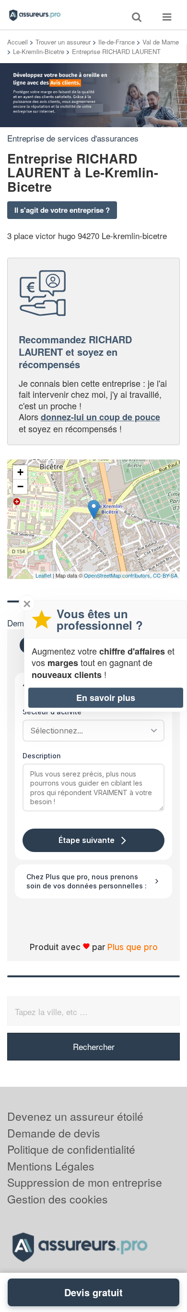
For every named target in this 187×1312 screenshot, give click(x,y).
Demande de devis (53, 1133)
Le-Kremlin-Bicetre (38, 51)
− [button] (20, 486)
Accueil (17, 41)
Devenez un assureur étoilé (75, 1116)
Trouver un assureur (63, 41)
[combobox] (90, 730)
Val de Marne (160, 41)
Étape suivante (86, 840)
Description (42, 756)
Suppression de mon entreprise (84, 1182)
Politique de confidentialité (71, 1149)
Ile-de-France (116, 41)
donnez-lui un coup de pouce (100, 417)
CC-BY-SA (165, 575)
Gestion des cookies (57, 1199)
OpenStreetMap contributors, (118, 575)
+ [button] (20, 472)
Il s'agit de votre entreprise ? (62, 210)
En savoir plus (105, 697)
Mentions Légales (50, 1166)
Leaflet (43, 575)
